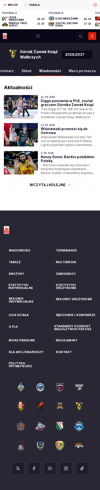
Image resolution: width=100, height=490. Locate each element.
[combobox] (77, 54)
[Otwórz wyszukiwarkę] (80, 36)
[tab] (10, 5)
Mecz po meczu (82, 71)
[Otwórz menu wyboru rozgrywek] (38, 36)
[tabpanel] (50, 19)
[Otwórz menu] (92, 36)
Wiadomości (50, 71)
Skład (26, 71)
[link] (50, 107)
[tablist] (50, 5)
